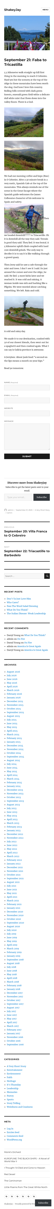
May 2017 (12, 1018)
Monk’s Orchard (12, 1152)
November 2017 (15, 996)
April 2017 (12, 1022)
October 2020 (14, 919)
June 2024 (12, 767)
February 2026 (14, 694)
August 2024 (13, 760)
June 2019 (12, 937)
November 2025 (15, 705)
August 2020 (13, 926)
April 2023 (12, 819)
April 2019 (12, 945)
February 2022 (14, 860)
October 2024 (14, 753)
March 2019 (13, 948)
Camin (9, 513)
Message (9, 421)
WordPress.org (14, 1139)
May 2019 (12, 941)
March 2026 (13, 690)
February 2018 (14, 985)
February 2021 (14, 904)
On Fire (21, 639)
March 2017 (13, 1026)
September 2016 (15, 1044)
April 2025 (12, 730)
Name (11, 382)
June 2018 (12, 970)
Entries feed (13, 1132)
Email (11, 395)
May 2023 (12, 815)
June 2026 (12, 679)
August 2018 (13, 963)
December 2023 (15, 790)
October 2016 (14, 1040)
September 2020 (15, 922)
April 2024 (12, 775)
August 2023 (13, 804)
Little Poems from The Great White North (25, 1187)
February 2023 (14, 826)
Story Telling (13, 1103)
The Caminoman (13, 1180)
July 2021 (11, 885)
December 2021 (15, 867)
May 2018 (12, 974)
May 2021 (12, 893)
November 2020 (15, 915)
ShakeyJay (12, 10)
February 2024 (14, 782)
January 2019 (13, 956)
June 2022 (12, 845)
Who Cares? (13, 602)
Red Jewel (9, 1174)
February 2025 (14, 738)
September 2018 (15, 959)
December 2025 (15, 701)
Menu (45, 10)
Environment (14, 1073)
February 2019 (14, 952)
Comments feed (15, 1136)
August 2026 (13, 671)
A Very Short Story (42, 510)
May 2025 (12, 727)
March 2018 (13, 981)
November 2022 (15, 837)
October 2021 (13, 874)
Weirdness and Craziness (20, 1107)
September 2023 (15, 801)
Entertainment (14, 1070)
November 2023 (15, 793)
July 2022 (12, 841)
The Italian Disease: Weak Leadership (26, 613)
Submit (27, 456)
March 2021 (13, 900)
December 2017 (15, 993)
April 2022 (12, 852)
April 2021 (12, 897)
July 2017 (11, 1011)
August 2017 (13, 1007)
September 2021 (15, 878)
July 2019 (11, 933)
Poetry (10, 1095)
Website (8, 408)
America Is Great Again (29, 646)
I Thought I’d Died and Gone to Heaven (24, 1168)
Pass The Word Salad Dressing (22, 606)
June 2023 (12, 812)
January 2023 (13, 830)
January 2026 (14, 697)
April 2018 (12, 978)
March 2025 (13, 734)
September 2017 (15, 1004)
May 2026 (12, 682)
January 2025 (14, 742)
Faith (9, 1077)
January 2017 (13, 1033)
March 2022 (13, 856)
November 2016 (15, 1037)
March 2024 (13, 778)
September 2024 (15, 756)
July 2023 (11, 808)
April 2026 (12, 686)
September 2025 (15, 712)
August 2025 (13, 716)
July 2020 (12, 930)
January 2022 (14, 863)
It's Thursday (14, 1084)
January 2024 (14, 786)
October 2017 (13, 1000)
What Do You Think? (17, 609)
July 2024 (12, 764)
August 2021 (13, 882)
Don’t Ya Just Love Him (19, 598)
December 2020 (15, 911)
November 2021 (15, 871)
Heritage (11, 1081)
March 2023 (13, 823)
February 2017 (14, 1029)
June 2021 (12, 889)
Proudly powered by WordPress (28, 1204)
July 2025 (12, 719)
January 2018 (13, 989)
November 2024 (15, 749)
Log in (10, 1128)
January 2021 (13, 908)
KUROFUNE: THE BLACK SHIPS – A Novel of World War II (26, 1160)
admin (11, 510)
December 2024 (15, 745)
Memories (12, 1092)
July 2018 (11, 967)
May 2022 (12, 849)
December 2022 (15, 834)
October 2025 (14, 708)
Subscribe (42, 497)
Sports (10, 1099)
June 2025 (12, 723)
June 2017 (12, 1015)
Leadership (12, 1088)
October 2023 (14, 797)
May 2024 (12, 771)
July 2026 (12, 675)
